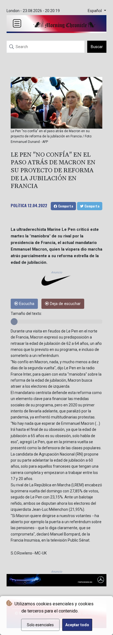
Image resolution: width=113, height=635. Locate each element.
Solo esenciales (40, 625)
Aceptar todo (77, 625)
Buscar (97, 47)
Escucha (26, 303)
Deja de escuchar (65, 303)
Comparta (65, 206)
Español (95, 11)
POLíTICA (19, 205)
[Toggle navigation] (17, 23)
